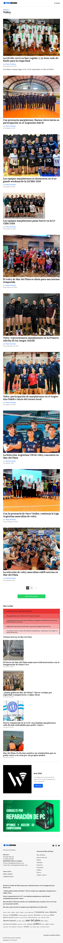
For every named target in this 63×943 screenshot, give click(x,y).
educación (30, 915)
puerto (43, 924)
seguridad (51, 924)
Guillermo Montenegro (32, 917)
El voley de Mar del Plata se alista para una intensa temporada (31, 281)
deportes (53, 912)
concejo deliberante (29, 912)
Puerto (39, 872)
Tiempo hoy (20, 926)
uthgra (38, 926)
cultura (47, 912)
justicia (23, 920)
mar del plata (33, 920)
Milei (42, 921)
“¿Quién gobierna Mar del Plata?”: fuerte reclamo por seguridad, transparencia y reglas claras (27, 693)
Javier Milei (18, 920)
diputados (6, 915)
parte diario (20, 924)
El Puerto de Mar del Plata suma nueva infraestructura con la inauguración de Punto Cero (31, 663)
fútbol (52, 915)
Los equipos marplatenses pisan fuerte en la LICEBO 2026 (29, 222)
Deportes (40, 865)
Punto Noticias (11, 64)
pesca (24, 924)
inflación (43, 917)
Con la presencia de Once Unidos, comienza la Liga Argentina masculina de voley (31, 515)
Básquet (22, 912)
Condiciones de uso (8, 876)
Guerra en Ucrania (23, 917)
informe (47, 917)
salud (47, 924)
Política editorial (7, 874)
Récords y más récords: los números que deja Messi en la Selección (25, 907)
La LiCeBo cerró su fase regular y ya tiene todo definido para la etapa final (31, 59)
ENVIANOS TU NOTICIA (31, 596)
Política (39, 870)
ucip (31, 926)
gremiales (16, 917)
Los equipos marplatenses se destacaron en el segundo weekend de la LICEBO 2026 (30, 180)
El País (39, 860)
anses (8, 912)
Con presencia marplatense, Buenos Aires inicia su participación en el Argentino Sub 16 (31, 121)
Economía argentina (22, 915)
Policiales (39, 862)
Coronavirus (39, 912)
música (46, 921)
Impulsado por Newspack (10, 940)
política (37, 923)
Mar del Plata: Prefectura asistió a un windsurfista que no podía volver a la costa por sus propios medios (29, 754)
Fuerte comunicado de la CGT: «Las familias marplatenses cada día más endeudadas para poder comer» (29, 724)
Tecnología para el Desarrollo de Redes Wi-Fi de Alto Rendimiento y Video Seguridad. (44, 779)
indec (39, 917)
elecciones (37, 915)
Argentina (13, 912)
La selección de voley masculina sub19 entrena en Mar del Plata (30, 573)
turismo (26, 927)
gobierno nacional (8, 917)
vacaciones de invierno (44, 926)
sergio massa (5, 926)
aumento (17, 912)
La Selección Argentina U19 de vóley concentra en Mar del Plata (31, 456)
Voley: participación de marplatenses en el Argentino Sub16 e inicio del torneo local (31, 398)
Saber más (38, 785)
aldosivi (5, 912)
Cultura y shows (42, 875)
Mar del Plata (41, 855)
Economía (40, 867)
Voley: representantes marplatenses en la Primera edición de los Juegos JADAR (31, 339)
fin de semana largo (45, 915)
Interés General (42, 857)
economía (13, 915)
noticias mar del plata (10, 924)
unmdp (34, 926)
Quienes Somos (7, 871)
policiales (30, 924)
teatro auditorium (13, 926)
